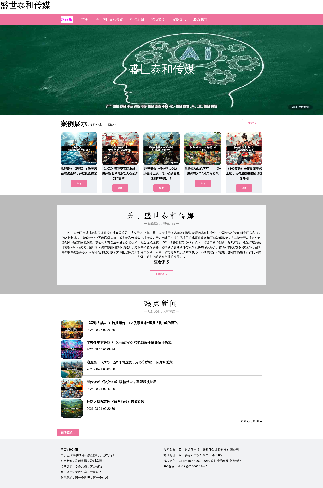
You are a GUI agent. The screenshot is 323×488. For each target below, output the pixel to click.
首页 (84, 19)
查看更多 (162, 262)
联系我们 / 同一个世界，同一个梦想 (84, 477)
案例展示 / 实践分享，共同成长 (81, 472)
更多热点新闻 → (251, 421)
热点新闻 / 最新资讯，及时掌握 (81, 460)
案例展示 (179, 19)
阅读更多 (252, 123)
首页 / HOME (69, 449)
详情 (79, 183)
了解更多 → (161, 274)
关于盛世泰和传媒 (109, 19)
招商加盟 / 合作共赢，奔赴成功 (81, 466)
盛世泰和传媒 (25, 5)
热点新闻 (137, 19)
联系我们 (200, 19)
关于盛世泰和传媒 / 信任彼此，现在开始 (87, 455)
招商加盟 (158, 19)
